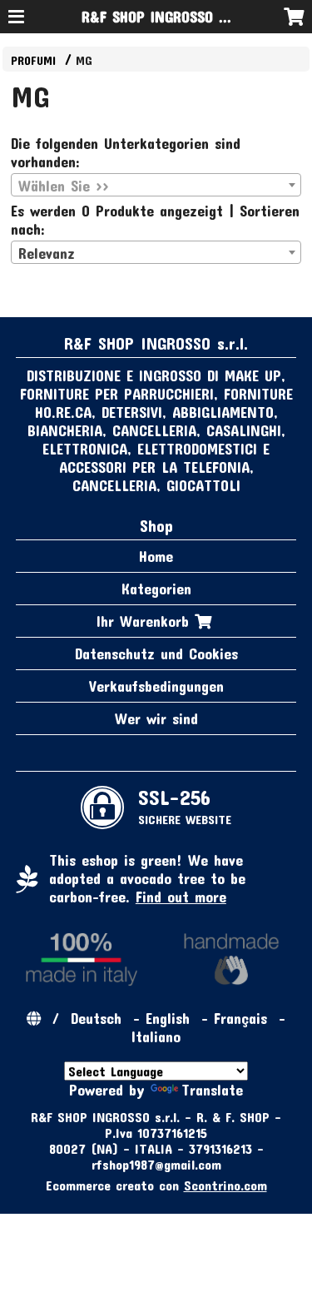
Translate (212, 1090)
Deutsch (96, 1018)
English (168, 1018)
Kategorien (156, 588)
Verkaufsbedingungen (156, 686)
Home (156, 556)
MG (84, 60)
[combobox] (156, 184)
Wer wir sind (156, 718)
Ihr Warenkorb (146, 621)
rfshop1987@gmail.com (156, 1164)
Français (240, 1018)
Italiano (156, 1036)
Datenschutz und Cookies (156, 653)
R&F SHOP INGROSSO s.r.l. (165, 16)
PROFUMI (36, 60)
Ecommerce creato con (156, 1185)
